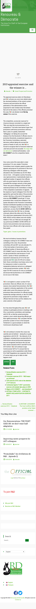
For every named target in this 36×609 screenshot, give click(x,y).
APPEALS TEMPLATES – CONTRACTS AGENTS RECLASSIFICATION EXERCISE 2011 (18, 393)
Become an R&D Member (12, 506)
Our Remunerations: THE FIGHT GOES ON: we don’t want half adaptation (16, 423)
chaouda (8, 91)
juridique (23, 478)
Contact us (18, 599)
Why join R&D (9, 503)
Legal (12, 478)
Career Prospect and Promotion (23, 91)
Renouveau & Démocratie (11, 17)
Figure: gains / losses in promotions (14, 231)
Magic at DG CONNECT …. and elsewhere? (19, 389)
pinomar (17, 429)
